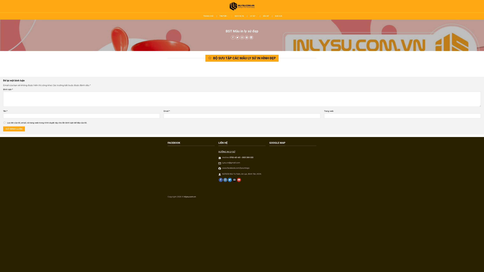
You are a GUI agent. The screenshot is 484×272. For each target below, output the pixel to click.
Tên (5, 111)
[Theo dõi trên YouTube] (239, 180)
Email (167, 111)
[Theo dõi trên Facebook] (221, 180)
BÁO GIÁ (278, 16)
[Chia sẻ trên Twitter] (237, 37)
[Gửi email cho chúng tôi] (234, 180)
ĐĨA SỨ (266, 16)
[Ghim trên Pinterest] (247, 37)
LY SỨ (252, 16)
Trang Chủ (208, 16)
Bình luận (8, 89)
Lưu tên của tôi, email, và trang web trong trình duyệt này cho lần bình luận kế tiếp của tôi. (47, 123)
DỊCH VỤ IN (239, 16)
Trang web (328, 111)
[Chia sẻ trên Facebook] (233, 37)
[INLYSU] (242, 6)
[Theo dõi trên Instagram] (225, 180)
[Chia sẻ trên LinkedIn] (251, 37)
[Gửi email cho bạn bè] (242, 37)
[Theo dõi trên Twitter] (230, 180)
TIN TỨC (223, 16)
